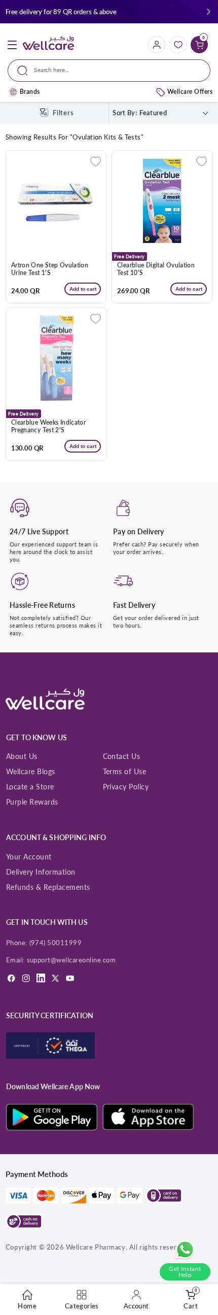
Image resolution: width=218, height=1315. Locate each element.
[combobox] (109, 70)
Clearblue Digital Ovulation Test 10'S (156, 269)
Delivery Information (41, 872)
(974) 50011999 (55, 943)
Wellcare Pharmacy (96, 1247)
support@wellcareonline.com (71, 960)
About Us (22, 756)
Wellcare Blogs (30, 771)
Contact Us (121, 756)
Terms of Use (125, 771)
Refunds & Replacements (48, 887)
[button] (208, 12)
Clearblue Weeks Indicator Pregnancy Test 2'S (48, 426)
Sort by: (125, 113)
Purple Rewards (32, 802)
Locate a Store (30, 786)
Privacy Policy (126, 786)
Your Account (29, 856)
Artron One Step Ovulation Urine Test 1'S (49, 269)
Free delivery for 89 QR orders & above (61, 12)
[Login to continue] (95, 161)
